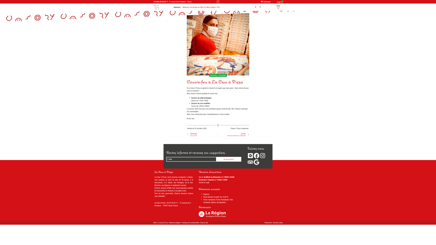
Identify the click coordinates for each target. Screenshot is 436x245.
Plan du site (204, 223)
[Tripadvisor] (250, 162)
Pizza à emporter (242, 128)
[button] (156, 7)
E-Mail (168, 156)
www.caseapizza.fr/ (185, 206)
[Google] (256, 162)
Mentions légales (175, 223)
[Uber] (250, 155)
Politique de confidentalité (190, 223)
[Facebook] (256, 155)
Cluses (233, 128)
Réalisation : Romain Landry (274, 223)
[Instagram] (262, 155)
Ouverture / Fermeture (218, 75)
